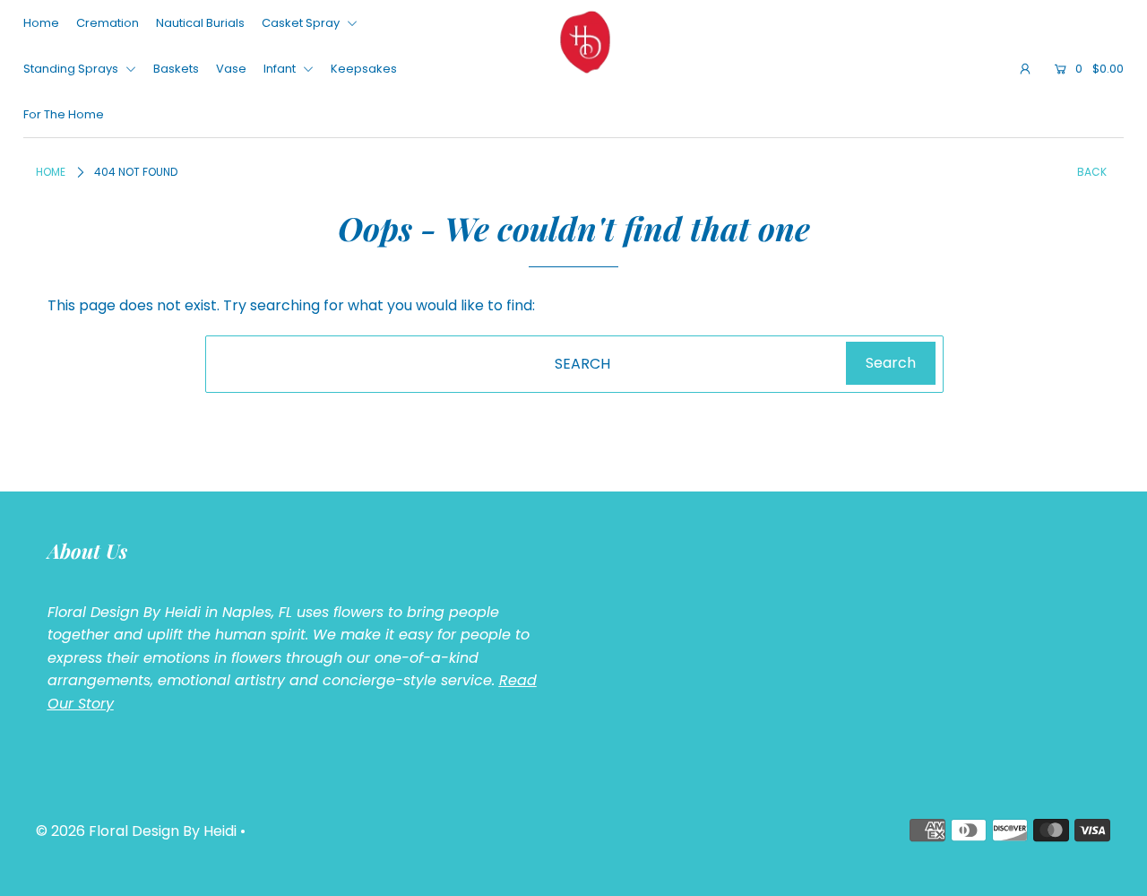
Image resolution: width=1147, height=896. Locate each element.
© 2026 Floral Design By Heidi (136, 831)
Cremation (107, 22)
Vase (231, 68)
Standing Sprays (72, 68)
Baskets (176, 68)
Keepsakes (364, 68)
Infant (280, 68)
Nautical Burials (200, 22)
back (1092, 171)
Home (41, 22)
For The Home (63, 114)
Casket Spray (302, 22)
